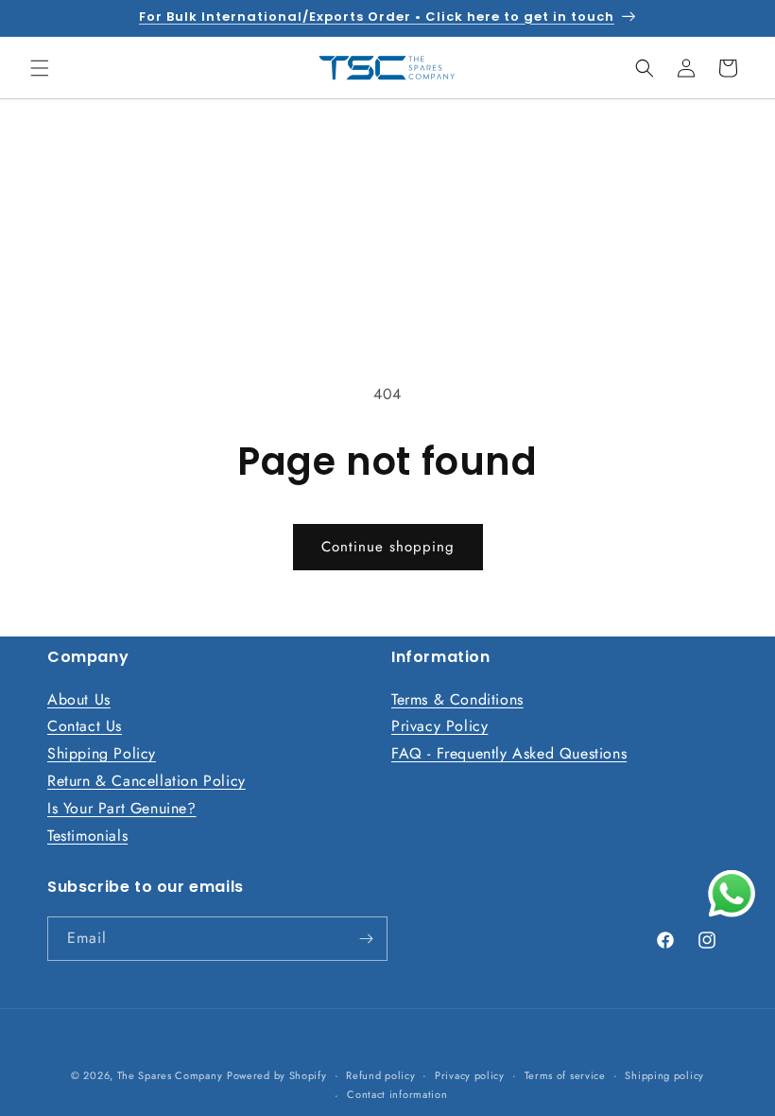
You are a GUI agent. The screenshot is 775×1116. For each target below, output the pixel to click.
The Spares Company (170, 1075)
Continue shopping (388, 546)
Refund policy (380, 1075)
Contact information (397, 1094)
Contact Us (84, 726)
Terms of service (565, 1075)
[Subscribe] (366, 938)
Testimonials (87, 835)
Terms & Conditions (457, 699)
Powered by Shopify (277, 1075)
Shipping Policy (101, 753)
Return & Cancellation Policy (146, 781)
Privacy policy (470, 1075)
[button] (39, 68)
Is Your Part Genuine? (122, 808)
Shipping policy (664, 1075)
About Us (79, 699)
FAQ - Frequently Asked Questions (509, 753)
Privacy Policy (439, 726)
